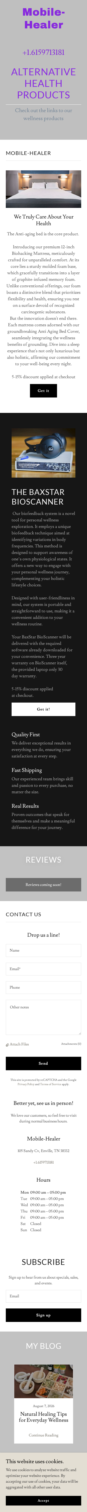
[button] (8, 1044)
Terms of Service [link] (50, 1084)
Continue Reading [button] (43, 1435)
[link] (43, 27)
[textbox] (43, 950)
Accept (43, 1500)
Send (43, 1063)
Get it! (43, 709)
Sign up (43, 1315)
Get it (43, 390)
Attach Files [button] (19, 1044)
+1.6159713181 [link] (43, 52)
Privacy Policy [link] (26, 1084)
